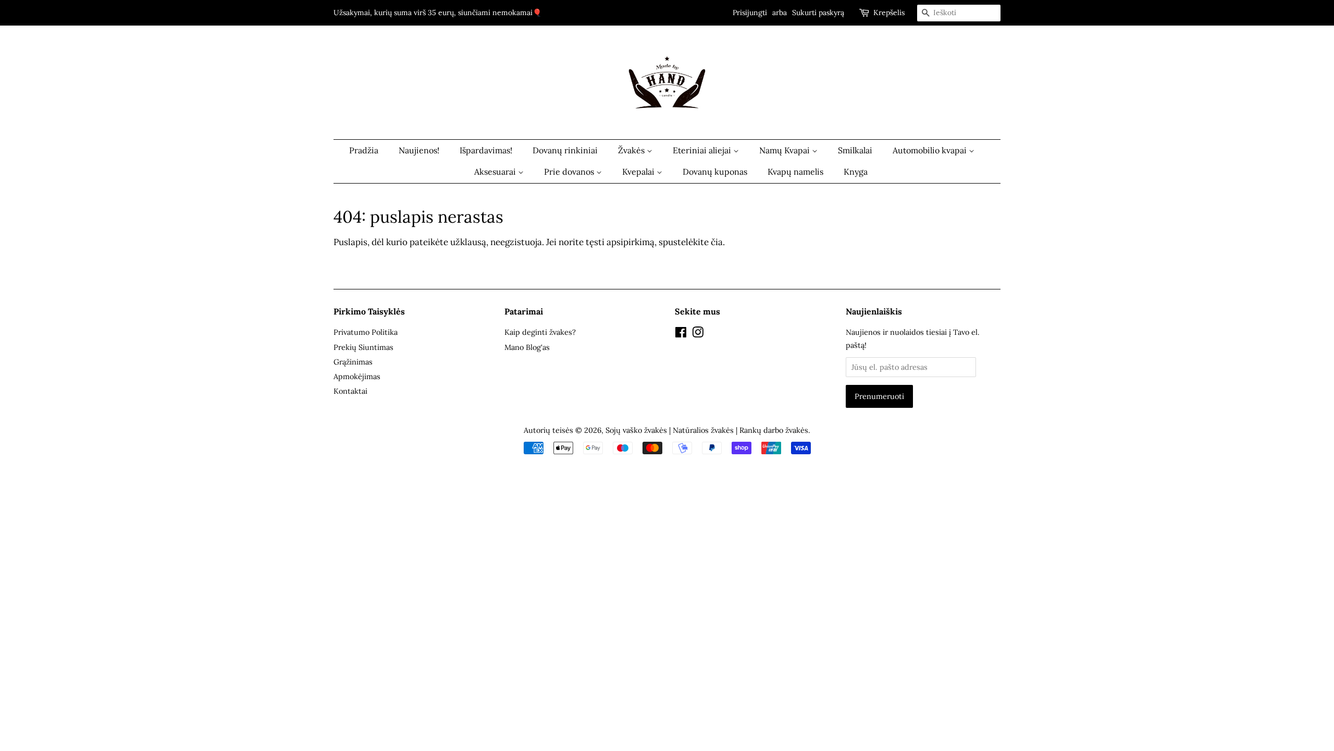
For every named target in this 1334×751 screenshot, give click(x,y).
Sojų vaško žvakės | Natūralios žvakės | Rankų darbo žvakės (707, 430)
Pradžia (363, 150)
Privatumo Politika (366, 332)
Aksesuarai (496, 171)
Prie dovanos (570, 171)
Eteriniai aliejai (703, 150)
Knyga (856, 171)
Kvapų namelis (795, 171)
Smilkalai (855, 150)
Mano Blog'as (527, 347)
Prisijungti (750, 12)
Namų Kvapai (785, 150)
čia (717, 242)
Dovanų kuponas (715, 171)
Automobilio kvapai (931, 150)
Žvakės (632, 150)
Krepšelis (889, 12)
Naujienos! (419, 150)
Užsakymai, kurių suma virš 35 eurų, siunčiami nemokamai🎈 (437, 12)
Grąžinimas (353, 362)
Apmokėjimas (357, 376)
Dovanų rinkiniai (565, 150)
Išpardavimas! (486, 150)
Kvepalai (639, 171)
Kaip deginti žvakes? (540, 332)
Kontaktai (350, 391)
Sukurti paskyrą (818, 12)
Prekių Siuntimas (363, 347)
